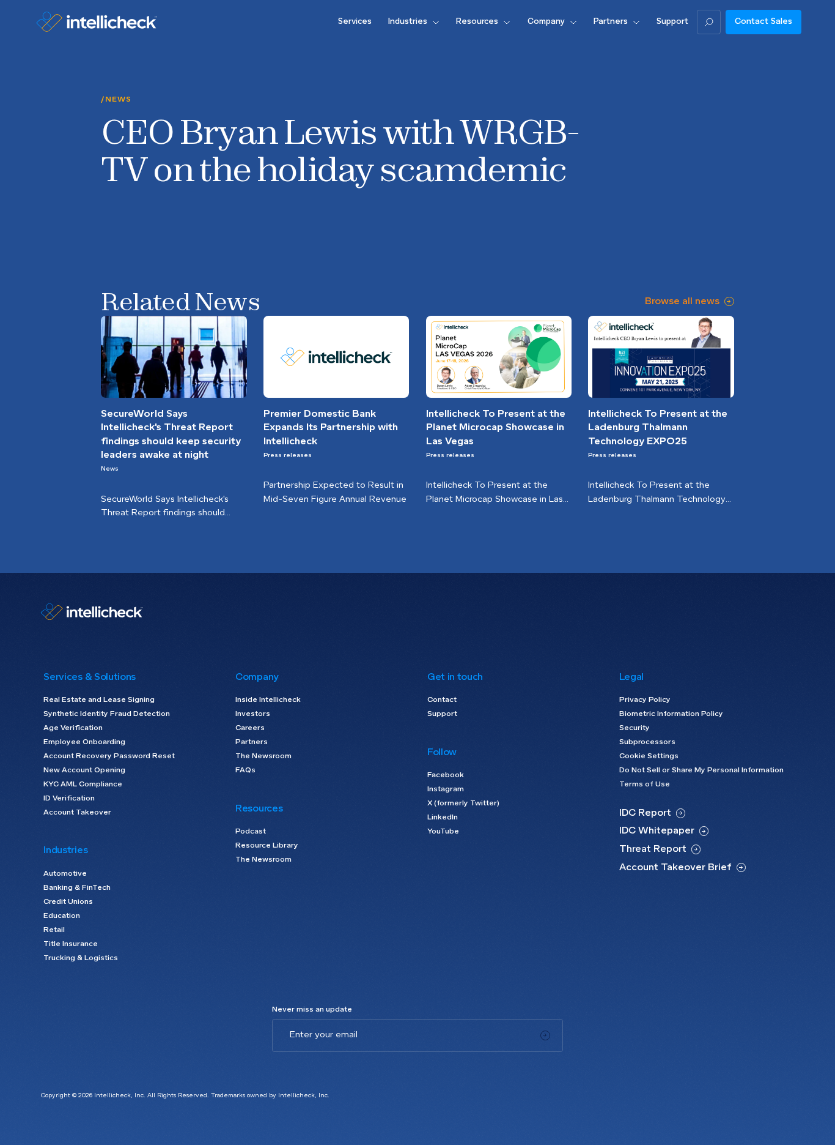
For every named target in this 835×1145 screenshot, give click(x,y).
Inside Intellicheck (268, 700)
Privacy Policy (645, 700)
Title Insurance (70, 944)
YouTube (443, 831)
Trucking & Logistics (80, 958)
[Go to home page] (97, 21)
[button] (414, 22)
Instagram (445, 789)
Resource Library (266, 845)
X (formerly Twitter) (463, 803)
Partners (251, 742)
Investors (252, 714)
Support (442, 714)
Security (634, 728)
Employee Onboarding (84, 742)
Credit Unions (68, 902)
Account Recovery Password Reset (109, 756)
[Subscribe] (545, 1035)
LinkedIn (442, 817)
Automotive (65, 874)
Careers (250, 728)
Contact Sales (763, 22)
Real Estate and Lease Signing (99, 700)
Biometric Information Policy (671, 714)
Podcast (250, 831)
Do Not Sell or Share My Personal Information (701, 770)
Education (61, 916)
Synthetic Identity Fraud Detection (106, 714)
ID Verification (69, 798)
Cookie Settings (649, 756)
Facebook (445, 775)
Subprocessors (647, 742)
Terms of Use (644, 784)
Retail (54, 930)
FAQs (245, 770)
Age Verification (73, 728)
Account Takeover (77, 812)
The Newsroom (263, 756)
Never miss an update (312, 1009)
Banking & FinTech (77, 888)
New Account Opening (84, 770)
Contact (442, 700)
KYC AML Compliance (82, 784)
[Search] (709, 22)
